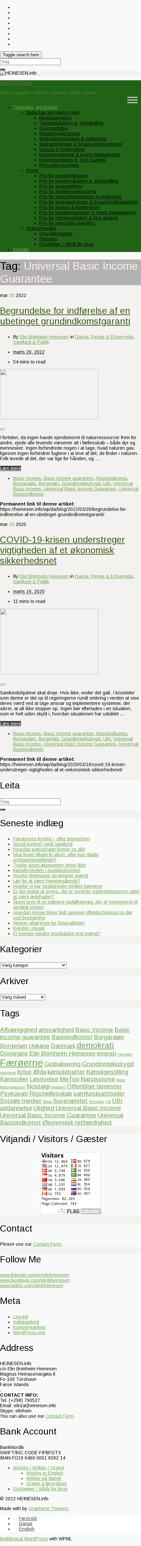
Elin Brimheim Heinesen (44, 336)
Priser (32, 170)
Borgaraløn (24, 483)
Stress (47, 1102)
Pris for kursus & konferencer (69, 207)
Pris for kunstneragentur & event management (87, 212)
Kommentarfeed (29, 1327)
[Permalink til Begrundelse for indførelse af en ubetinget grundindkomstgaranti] (49, 417)
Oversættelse (53, 128)
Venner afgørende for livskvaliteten (49, 923)
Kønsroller (14, 1079)
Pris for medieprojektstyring (67, 191)
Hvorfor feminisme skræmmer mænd (50, 875)
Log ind (20, 1316)
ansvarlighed (56, 1029)
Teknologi (96, 1102)
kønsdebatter (66, 1071)
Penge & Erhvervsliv (112, 336)
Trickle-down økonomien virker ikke (49, 865)
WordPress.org (29, 1332)
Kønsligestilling (107, 1071)
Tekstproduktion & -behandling (71, 123)
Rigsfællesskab (50, 1093)
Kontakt (21, 249)
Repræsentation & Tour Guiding (72, 159)
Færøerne (21, 1062)
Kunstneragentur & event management (79, 154)
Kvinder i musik (29, 928)
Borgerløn (49, 483)
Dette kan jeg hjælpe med (52, 112)
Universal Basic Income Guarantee (80, 488)
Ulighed (43, 1108)
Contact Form (47, 1244)
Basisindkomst (111, 478)
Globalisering (62, 1063)
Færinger (124, 1054)
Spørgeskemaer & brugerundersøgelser (81, 144)
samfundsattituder (99, 1093)
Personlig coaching (59, 165)
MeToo (69, 1079)
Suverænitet (70, 1100)
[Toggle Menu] (132, 100)
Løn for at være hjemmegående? (46, 881)
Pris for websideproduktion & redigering (80, 196)
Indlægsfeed (26, 1322)
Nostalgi (38, 1086)
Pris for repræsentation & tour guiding (78, 217)
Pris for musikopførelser (64, 175)
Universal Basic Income (88, 1108)
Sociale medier (20, 1100)
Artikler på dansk (43, 1478)
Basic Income (27, 478)
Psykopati (14, 1093)
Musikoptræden (55, 117)
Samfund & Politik (31, 342)
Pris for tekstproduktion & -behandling (78, 181)
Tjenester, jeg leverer (35, 107)
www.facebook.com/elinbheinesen (35, 1280)
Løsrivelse (44, 1079)
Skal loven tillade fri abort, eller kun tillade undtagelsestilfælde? (56, 857)
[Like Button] (2, 429)
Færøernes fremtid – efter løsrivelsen (51, 838)
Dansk (82, 336)
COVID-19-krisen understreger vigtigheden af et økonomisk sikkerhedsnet (62, 550)
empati (106, 1053)
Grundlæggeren (55, 233)
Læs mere (10, 468)
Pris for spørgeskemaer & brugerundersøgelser (88, 202)
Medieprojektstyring (59, 133)
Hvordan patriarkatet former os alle (49, 849)
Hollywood (8, 1073)
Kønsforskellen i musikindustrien (46, 870)
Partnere (48, 238)
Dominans (14, 1053)
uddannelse (16, 1108)
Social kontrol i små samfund (42, 844)
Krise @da (31, 1071)
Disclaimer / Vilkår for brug (66, 244)
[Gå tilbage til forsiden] (38, 73)
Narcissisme (98, 1079)
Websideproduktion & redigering (73, 138)
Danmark (63, 1045)
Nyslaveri (58, 1087)
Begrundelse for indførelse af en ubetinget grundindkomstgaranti (65, 316)
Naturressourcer (12, 1087)
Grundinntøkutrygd (81, 483)
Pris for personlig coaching (67, 223)
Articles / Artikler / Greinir (39, 1467)
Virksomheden (41, 228)
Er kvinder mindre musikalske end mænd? (56, 933)
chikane (39, 1045)
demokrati (95, 1045)
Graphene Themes (48, 1508)
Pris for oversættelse (61, 186)
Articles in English (44, 1473)
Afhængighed (18, 1029)
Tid (108, 1102)
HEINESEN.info (15, 83)
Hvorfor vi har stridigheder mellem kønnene (57, 886)
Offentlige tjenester (94, 1086)
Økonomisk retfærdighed (76, 1122)
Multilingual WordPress (24, 1538)
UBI (107, 483)
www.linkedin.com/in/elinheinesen (34, 1275)
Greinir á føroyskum (46, 1483)
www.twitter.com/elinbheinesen (31, 1285)
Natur (121, 1080)
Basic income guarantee (69, 478)
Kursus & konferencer (62, 149)
